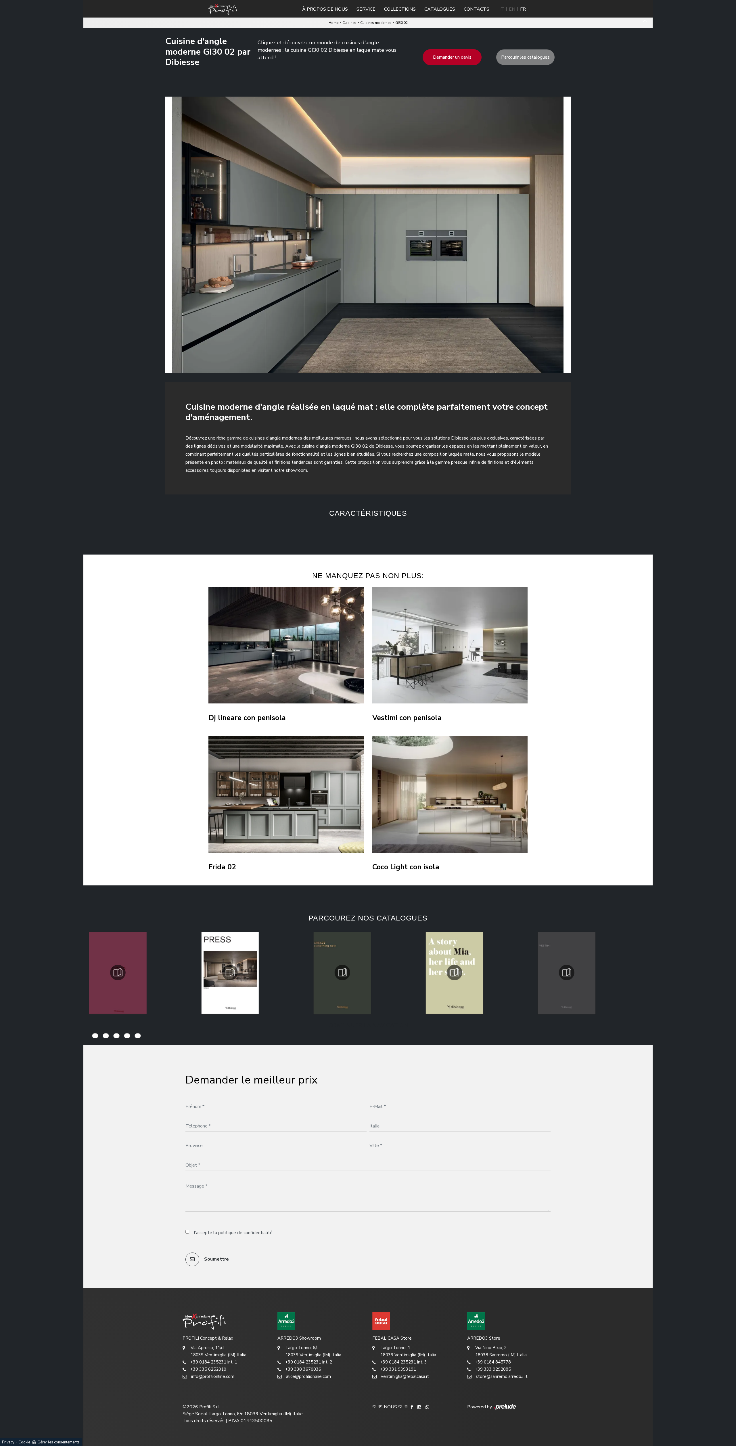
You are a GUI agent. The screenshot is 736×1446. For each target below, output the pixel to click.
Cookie (24, 1442)
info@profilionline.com (212, 1376)
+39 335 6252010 (208, 1369)
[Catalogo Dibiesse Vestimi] (454, 972)
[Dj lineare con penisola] (286, 645)
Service (365, 9)
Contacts (476, 9)
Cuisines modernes (375, 22)
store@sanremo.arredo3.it (502, 1376)
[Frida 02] (286, 794)
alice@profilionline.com (308, 1376)
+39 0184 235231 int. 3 (403, 1362)
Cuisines (349, 22)
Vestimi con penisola (407, 718)
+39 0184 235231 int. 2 (308, 1362)
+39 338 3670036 (303, 1369)
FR (523, 9)
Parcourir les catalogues (525, 57)
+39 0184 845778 (493, 1362)
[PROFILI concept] (226, 1321)
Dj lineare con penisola (247, 718)
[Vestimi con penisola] (450, 645)
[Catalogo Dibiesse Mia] (342, 972)
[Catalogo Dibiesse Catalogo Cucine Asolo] (566, 972)
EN (512, 9)
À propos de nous (325, 9)
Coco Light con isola (405, 867)
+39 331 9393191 (398, 1369)
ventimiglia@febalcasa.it (405, 1376)
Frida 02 (222, 867)
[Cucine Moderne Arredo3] (320, 1321)
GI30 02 (401, 22)
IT (501, 9)
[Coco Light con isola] (450, 794)
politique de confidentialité (245, 1233)
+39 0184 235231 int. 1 (213, 1362)
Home (333, 22)
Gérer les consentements (58, 1442)
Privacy (8, 1442)
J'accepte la (233, 1233)
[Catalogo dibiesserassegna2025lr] (118, 972)
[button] (337, 532)
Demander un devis (452, 57)
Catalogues (439, 9)
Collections (400, 9)
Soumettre (216, 1259)
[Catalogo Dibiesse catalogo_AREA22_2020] (230, 972)
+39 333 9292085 (493, 1369)
